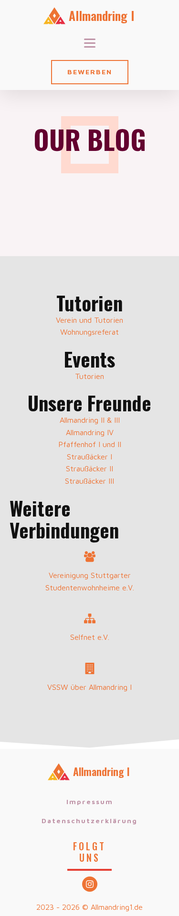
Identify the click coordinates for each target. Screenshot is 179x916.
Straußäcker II (89, 468)
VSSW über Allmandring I (89, 687)
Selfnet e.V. (89, 637)
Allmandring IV (90, 432)
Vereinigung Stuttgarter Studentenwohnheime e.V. (89, 581)
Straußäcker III (89, 481)
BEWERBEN (89, 72)
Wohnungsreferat (89, 332)
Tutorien (89, 376)
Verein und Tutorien (89, 320)
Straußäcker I (89, 456)
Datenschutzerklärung (89, 820)
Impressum (89, 801)
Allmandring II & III (90, 420)
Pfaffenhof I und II (89, 444)
